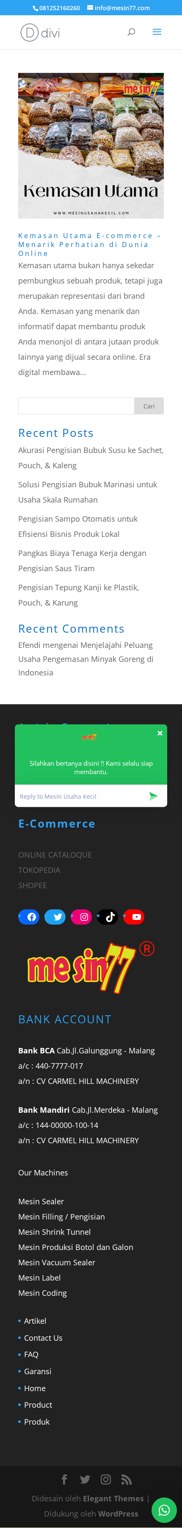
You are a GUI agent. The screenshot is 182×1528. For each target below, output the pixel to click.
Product (38, 1405)
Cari (149, 406)
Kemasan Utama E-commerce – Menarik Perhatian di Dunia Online (90, 244)
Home (35, 1388)
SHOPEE (32, 885)
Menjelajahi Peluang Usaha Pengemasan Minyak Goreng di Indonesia (86, 659)
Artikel (35, 1321)
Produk (37, 1422)
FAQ (31, 1354)
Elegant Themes (113, 1498)
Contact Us (43, 1338)
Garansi (38, 1371)
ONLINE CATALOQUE (55, 855)
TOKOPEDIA (39, 870)
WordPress (118, 1514)
